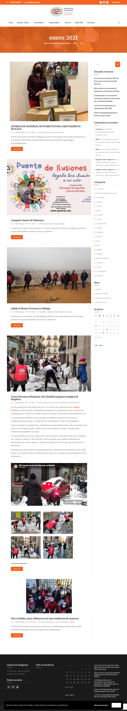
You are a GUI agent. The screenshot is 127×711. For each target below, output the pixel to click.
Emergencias (101, 223)
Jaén (98, 245)
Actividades (42, 312)
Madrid (70, 403)
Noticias (69, 312)
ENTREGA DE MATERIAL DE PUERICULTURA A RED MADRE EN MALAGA (46, 127)
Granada (99, 232)
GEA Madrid (20, 403)
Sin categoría (101, 271)
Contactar (116, 2)
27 (103, 333)
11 (96, 326)
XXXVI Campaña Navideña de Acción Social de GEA (106, 696)
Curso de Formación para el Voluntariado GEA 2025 (106, 690)
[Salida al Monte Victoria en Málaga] (48, 272)
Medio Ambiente (60, 312)
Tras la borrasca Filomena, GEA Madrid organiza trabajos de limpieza (44, 398)
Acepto (116, 705)
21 (107, 329)
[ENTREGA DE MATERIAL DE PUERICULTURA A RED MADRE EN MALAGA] (48, 87)
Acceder (98, 289)
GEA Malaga (20, 132)
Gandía (99, 228)
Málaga (61, 132)
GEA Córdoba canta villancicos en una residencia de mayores (45, 618)
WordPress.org (101, 302)
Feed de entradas (102, 294)
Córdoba (72, 622)
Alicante (99, 202)
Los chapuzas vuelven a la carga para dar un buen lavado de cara (108, 142)
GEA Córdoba (20, 622)
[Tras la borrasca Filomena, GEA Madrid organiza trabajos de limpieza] (48, 360)
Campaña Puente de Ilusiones (27, 220)
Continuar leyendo (18, 563)
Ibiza (98, 241)
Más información (101, 705)
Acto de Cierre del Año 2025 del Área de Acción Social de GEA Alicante (106, 81)
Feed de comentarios (103, 298)
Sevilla (98, 267)
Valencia (99, 276)
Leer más (17, 149)
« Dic (96, 345)
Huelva (99, 236)
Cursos (99, 219)
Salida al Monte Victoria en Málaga (30, 308)
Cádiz (98, 210)
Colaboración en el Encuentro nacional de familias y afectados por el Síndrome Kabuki (107, 98)
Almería (99, 206)
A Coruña (99, 189)
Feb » (101, 345)
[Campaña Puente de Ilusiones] (48, 183)
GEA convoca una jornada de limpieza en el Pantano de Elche (107, 675)
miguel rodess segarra (105, 159)
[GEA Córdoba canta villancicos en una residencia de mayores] (48, 595)
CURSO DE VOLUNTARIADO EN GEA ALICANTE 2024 (105, 132)
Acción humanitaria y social (48, 132)
